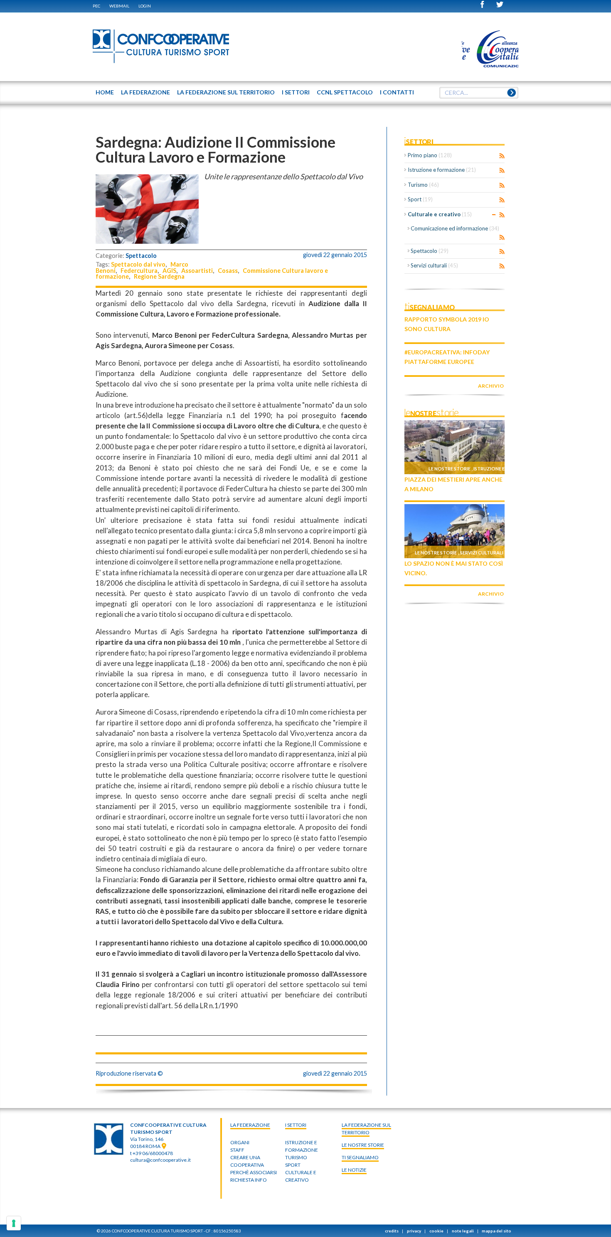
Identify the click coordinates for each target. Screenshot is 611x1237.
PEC (96, 5)
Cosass (228, 270)
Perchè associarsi (253, 1172)
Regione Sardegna (159, 276)
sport (293, 1165)
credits (392, 1230)
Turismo (423, 184)
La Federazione (250, 1125)
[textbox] (479, 93)
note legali (463, 1230)
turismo (296, 1157)
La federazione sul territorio (366, 1129)
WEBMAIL (119, 5)
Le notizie (354, 1170)
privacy (414, 1230)
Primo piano (430, 155)
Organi (239, 1142)
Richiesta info (248, 1180)
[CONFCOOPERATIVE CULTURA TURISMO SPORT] (161, 46)
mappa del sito (496, 1230)
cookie (436, 1230)
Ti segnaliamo (360, 1157)
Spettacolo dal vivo (138, 264)
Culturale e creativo (440, 214)
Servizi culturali (434, 265)
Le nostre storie (450, 468)
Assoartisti (197, 270)
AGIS (169, 270)
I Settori (295, 1125)
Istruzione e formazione (442, 169)
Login (144, 5)
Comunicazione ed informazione (455, 228)
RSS (502, 156)
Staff (237, 1150)
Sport (420, 199)
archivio (491, 386)
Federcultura (139, 270)
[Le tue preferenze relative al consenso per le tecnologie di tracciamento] (14, 1223)
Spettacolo (141, 255)
